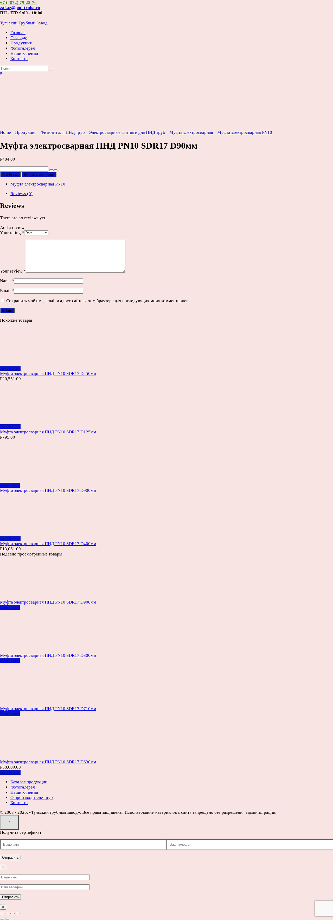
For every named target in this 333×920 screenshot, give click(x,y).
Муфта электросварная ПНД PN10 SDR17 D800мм (48, 655)
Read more (10, 485)
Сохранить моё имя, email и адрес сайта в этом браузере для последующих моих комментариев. (97, 300)
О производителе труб (31, 797)
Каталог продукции (28, 781)
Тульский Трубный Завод (24, 23)
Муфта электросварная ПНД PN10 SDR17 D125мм (48, 431)
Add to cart (10, 174)
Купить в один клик (39, 174)
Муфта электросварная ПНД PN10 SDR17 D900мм (48, 490)
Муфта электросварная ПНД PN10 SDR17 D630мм (48, 761)
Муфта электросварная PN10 (244, 132)
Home (5, 132)
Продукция (21, 43)
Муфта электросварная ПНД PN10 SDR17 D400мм (48, 543)
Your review (13, 271)
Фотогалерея (22, 48)
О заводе (18, 37)
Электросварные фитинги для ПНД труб (127, 132)
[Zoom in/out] (18, 913)
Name (7, 280)
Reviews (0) (21, 193)
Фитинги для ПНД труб (63, 132)
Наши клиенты (24, 53)
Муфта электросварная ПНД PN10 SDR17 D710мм (48, 708)
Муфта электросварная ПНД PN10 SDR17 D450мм (48, 373)
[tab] (171, 193)
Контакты (19, 58)
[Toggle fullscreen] (12, 913)
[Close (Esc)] (2, 913)
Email (7, 290)
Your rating (12, 232)
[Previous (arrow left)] (2, 918)
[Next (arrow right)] (7, 918)
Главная (17, 32)
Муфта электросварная (191, 132)
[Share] (7, 913)
